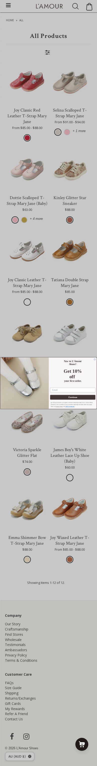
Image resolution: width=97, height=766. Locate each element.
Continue (72, 397)
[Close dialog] (95, 359)
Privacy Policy (59, 406)
